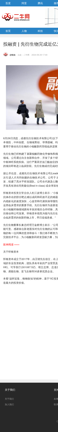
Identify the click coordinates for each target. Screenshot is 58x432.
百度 (8, 3)
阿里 (24, 3)
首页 (8, 31)
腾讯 (40, 3)
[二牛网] (16, 17)
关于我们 (10, 389)
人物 (24, 31)
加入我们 (9, 404)
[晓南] (5, 54)
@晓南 (12, 54)
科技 (40, 31)
